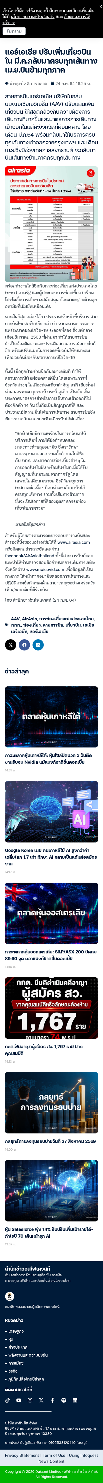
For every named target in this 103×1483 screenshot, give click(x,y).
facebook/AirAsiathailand (29, 555)
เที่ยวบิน (73, 624)
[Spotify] (63, 1400)
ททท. (16, 624)
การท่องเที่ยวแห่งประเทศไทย (66, 618)
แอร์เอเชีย (39, 631)
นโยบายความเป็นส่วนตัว (32, 16)
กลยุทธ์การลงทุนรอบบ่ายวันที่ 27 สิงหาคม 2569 (50, 1142)
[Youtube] (18, 1400)
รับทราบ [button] (14, 31)
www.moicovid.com (45, 569)
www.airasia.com (74, 542)
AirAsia (29, 618)
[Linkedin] (75, 1400)
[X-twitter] (41, 1400)
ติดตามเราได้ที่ (18, 1390)
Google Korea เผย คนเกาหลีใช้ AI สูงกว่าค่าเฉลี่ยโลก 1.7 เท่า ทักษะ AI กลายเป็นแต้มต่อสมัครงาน (51, 857)
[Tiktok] (7, 1400)
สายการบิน (53, 624)
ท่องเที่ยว (32, 624)
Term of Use (54, 1455)
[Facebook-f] (52, 1400)
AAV (15, 618)
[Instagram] (30, 1400)
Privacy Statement (22, 1455)
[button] (10, 644)
